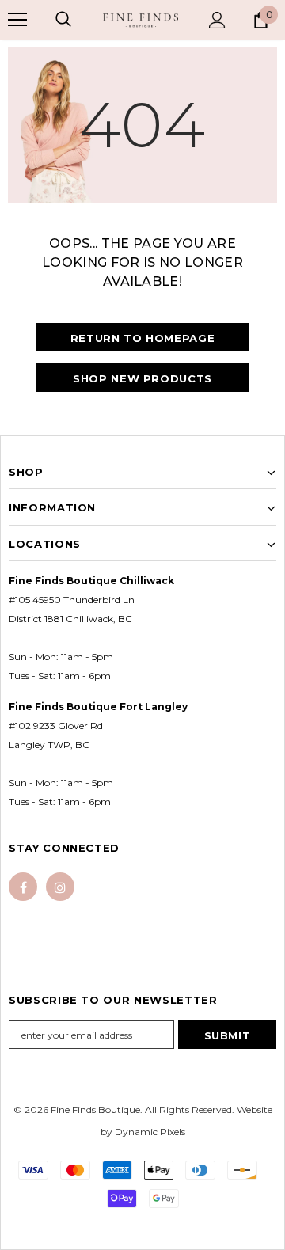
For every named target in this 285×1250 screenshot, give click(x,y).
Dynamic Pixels (150, 1132)
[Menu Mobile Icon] (17, 19)
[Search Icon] (63, 20)
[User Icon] (217, 20)
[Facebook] (23, 886)
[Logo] (140, 20)
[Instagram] (60, 886)
